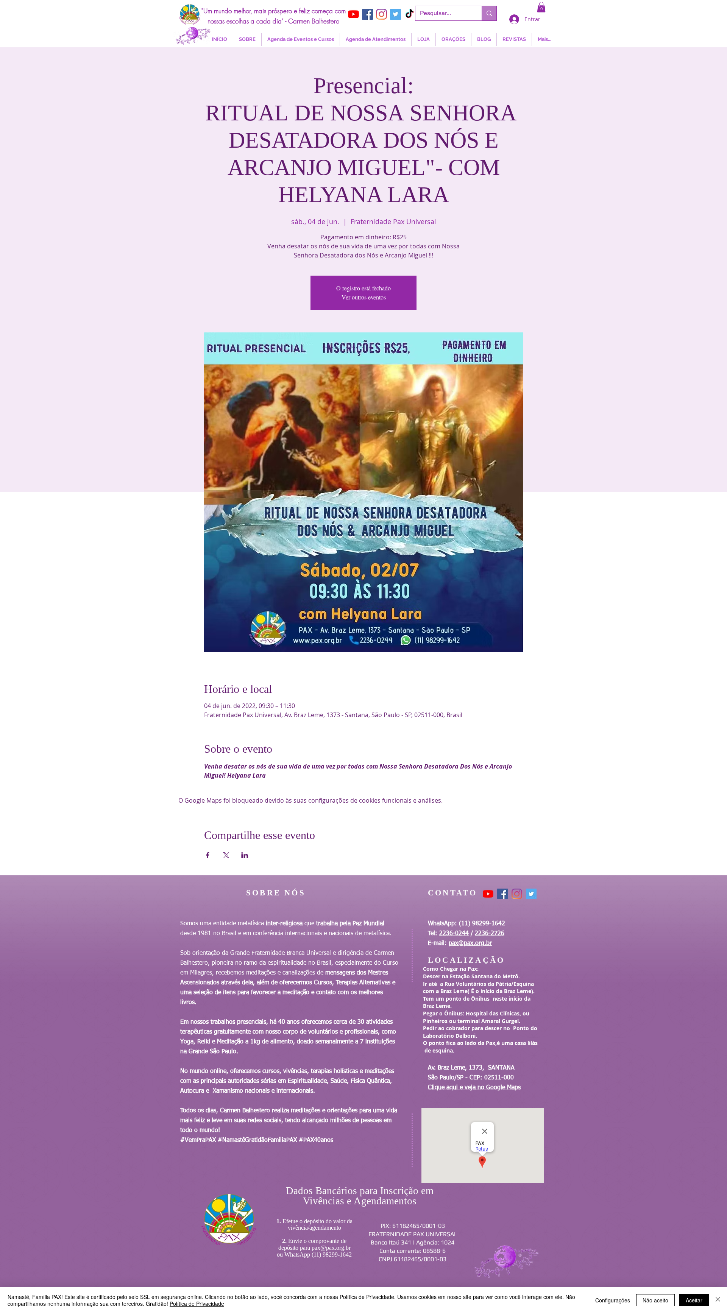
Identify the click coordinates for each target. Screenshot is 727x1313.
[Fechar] (717, 1300)
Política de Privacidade (197, 1303)
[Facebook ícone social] (367, 14)
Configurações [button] (612, 1300)
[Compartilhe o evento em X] (226, 855)
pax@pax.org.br (470, 943)
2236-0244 (454, 934)
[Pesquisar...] (489, 13)
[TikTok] (409, 14)
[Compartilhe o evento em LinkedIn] (244, 855)
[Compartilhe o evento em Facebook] (207, 855)
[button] (541, 7)
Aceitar (694, 1300)
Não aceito (655, 1300)
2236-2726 (489, 934)
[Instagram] (381, 14)
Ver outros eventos (364, 297)
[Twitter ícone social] (395, 14)
